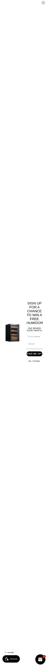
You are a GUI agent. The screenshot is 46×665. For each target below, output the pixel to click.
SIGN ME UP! (34, 354)
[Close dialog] (43, 2)
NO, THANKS (34, 361)
